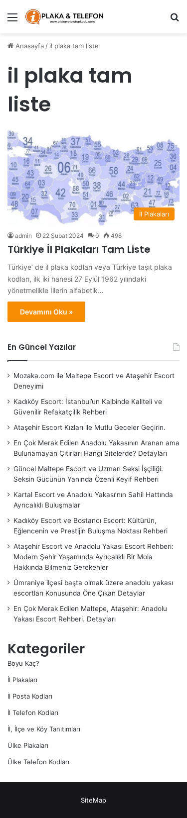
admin (23, 235)
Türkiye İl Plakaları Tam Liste (79, 249)
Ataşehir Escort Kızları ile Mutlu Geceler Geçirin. (89, 427)
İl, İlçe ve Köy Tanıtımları (43, 729)
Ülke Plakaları (27, 745)
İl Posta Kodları (29, 696)
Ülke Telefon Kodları (38, 762)
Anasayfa (28, 46)
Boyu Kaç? (23, 663)
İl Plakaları (22, 680)
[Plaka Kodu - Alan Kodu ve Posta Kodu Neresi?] (65, 16)
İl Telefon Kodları (32, 712)
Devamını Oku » (46, 311)
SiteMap (93, 800)
